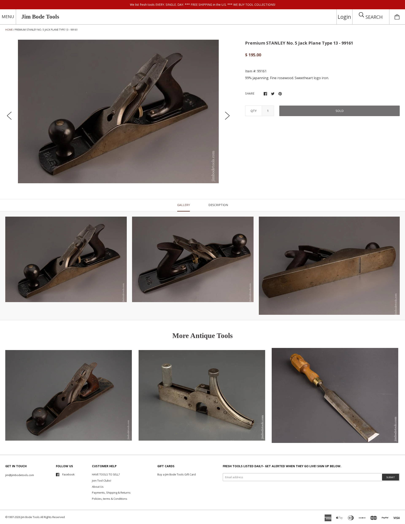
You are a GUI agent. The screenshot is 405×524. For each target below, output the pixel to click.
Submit (390, 477)
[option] (118, 111)
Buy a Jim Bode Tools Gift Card (176, 474)
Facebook (68, 474)
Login (344, 16)
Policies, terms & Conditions (109, 499)
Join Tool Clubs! (101, 480)
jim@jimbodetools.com (19, 475)
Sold (340, 111)
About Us (98, 487)
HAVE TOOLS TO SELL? (106, 474)
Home (9, 29)
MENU (8, 16)
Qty (253, 111)
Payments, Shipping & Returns (111, 492)
